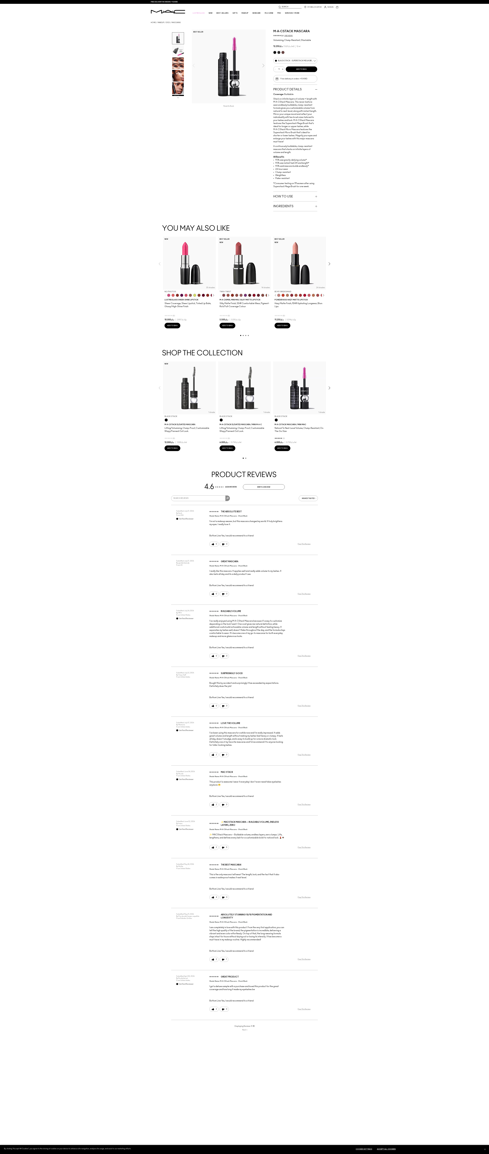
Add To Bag (301, 69)
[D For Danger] (258, 295)
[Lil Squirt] (194, 295)
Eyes (168, 22)
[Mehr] (241, 295)
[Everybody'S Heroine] (245, 295)
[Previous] (166, 295)
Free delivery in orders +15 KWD (164, 2)
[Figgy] (181, 295)
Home (153, 22)
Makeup (161, 22)
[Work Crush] (207, 295)
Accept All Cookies (386, 1149)
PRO (279, 13)
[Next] (213, 295)
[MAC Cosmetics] (168, 11)
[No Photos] (168, 295)
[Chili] (232, 295)
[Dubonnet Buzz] (291, 295)
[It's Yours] (203, 295)
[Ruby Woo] (254, 295)
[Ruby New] (304, 295)
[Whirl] (262, 295)
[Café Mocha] (228, 295)
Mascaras (176, 22)
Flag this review (304, 544)
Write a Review (263, 487)
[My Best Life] (283, 295)
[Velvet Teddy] (236, 295)
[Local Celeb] (177, 295)
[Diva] (249, 295)
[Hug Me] (190, 295)
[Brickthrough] (300, 295)
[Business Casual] (199, 295)
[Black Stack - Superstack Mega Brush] (274, 52)
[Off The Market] (287, 295)
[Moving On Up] (296, 295)
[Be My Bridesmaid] (278, 295)
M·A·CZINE (269, 13)
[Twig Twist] (223, 295)
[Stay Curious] (317, 295)
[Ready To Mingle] (313, 295)
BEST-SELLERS (222, 13)
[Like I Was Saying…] (173, 295)
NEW (210, 13)
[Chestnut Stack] (282, 52)
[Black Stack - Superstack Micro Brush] (278, 52)
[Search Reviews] (227, 498)
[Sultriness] (309, 295)
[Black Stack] (166, 420)
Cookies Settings (364, 1149)
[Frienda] (186, 295)
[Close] (485, 1149)
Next (244, 1030)
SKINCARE (256, 13)
